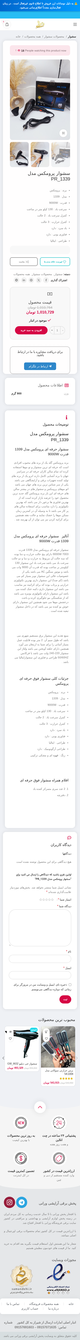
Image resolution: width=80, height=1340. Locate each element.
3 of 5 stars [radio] (46, 899)
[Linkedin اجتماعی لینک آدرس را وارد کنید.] (24, 280)
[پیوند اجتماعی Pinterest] (31, 280)
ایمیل (67, 968)
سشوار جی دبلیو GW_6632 (22, 1063)
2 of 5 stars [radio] (49, 899)
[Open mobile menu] (75, 24)
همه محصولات (32, 36)
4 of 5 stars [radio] (43, 899)
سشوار (72, 36)
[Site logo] (40, 24)
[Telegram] (21, 1202)
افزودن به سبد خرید (31, 330)
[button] (46, 1031)
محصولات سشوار (54, 36)
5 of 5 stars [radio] (40, 899)
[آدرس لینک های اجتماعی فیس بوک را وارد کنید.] (46, 280)
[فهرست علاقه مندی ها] (46, 1038)
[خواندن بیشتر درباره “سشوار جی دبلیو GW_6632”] (10, 1031)
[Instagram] (9, 1202)
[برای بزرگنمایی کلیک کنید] (63, 133)
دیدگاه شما (64, 906)
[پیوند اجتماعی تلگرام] (16, 280)
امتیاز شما (64, 899)
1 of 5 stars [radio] (52, 899)
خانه (18, 36)
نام (68, 951)
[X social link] (39, 280)
